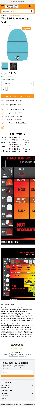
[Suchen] (32, 11)
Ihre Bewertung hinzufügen (17, 356)
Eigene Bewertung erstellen (8, 25)
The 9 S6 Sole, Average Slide (17, 15)
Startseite (4, 15)
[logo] (14, 6)
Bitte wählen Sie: (7, 80)
